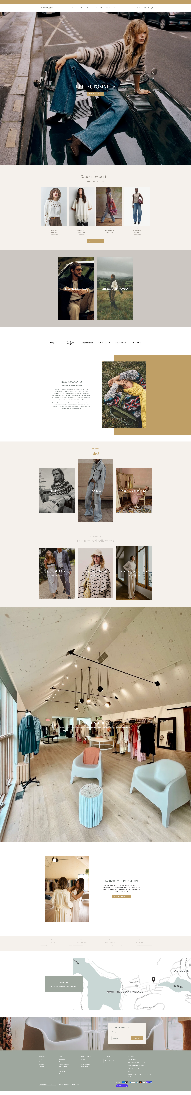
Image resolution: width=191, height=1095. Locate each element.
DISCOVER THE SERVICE (121, 896)
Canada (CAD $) (43, 1084)
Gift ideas (116, 7)
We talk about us (43, 1069)
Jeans (104, 181)
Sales (101, 7)
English (139, 7)
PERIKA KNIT (54, 230)
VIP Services (108, 7)
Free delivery (44, 945)
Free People (109, 228)
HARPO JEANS (137, 230)
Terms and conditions (86, 1064)
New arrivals (75, 7)
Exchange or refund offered (76, 945)
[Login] (148, 7)
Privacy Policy (84, 1066)
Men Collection (63, 1066)
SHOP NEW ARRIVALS (95, 241)
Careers (41, 1062)
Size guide (61, 1073)
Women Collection (63, 1064)
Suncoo (54, 228)
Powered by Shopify (75, 1084)
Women (83, 7)
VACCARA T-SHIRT (81, 230)
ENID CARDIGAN (109, 230)
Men (88, 7)
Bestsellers (62, 1062)
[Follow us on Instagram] (110, 1061)
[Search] (145, 8)
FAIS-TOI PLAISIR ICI (95, 93)
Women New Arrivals (92, 181)
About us (41, 1059)
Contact (83, 1059)
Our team (41, 1064)
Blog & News (42, 1066)
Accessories (95, 7)
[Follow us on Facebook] (105, 1061)
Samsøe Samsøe (137, 228)
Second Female (82, 228)
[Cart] (151, 8)
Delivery (83, 1062)
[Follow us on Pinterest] (114, 1061)
